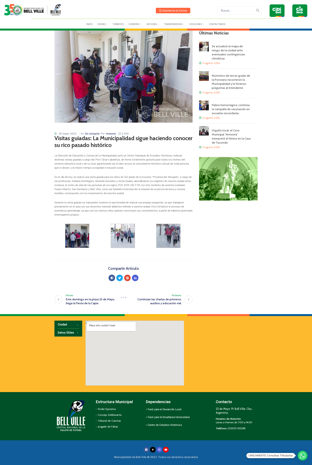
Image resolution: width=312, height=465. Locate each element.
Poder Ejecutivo (107, 409)
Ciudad (101, 24)
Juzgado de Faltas (108, 426)
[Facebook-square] (146, 449)
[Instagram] (159, 449)
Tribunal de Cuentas (109, 420)
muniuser (111, 133)
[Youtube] (166, 449)
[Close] (153, 449)
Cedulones (195, 24)
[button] (173, 10)
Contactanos (217, 24)
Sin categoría (92, 133)
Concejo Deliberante (110, 414)
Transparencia (173, 24)
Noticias (152, 24)
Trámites (118, 24)
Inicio (90, 24)
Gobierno (134, 24)
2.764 (125, 133)
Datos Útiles (66, 332)
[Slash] (123, 297)
